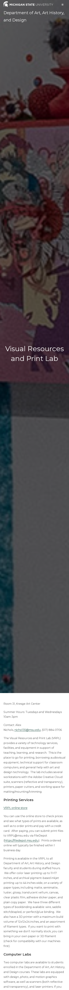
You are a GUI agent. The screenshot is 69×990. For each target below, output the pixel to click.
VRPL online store (15, 808)
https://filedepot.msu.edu (21, 840)
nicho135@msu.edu (27, 730)
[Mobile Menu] (62, 4)
